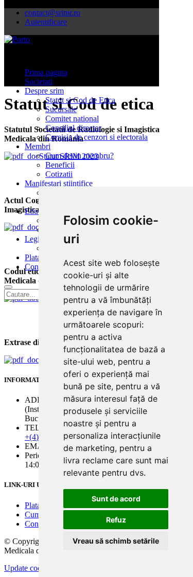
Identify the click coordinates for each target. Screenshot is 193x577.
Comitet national (72, 118)
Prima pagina (46, 72)
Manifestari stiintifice (59, 183)
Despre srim (44, 90)
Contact (37, 266)
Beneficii (60, 164)
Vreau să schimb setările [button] (116, 540)
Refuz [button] (116, 519)
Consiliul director (73, 127)
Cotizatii (59, 174)
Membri (37, 146)
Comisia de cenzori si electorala (96, 137)
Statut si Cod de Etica (80, 100)
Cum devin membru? (79, 155)
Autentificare (46, 21)
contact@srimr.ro (52, 12)
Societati (38, 81)
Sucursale (61, 109)
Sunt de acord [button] (116, 498)
